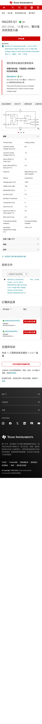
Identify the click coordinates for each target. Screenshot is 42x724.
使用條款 (13, 373)
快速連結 (5, 402)
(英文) (14, 54)
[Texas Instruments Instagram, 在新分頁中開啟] (3, 424)
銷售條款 (34, 462)
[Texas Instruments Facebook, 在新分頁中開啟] (10, 424)
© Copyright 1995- (10, 470)
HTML (25, 54)
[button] (4, 7)
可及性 (4, 462)
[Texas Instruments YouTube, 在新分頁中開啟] (39, 424)
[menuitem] (13, 7)
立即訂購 (21, 39)
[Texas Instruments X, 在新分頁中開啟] (17, 424)
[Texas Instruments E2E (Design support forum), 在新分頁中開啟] (31, 424)
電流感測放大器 (20, 13)
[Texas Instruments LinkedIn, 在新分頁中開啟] (24, 424)
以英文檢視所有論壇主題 (21, 364)
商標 (12, 465)
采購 (3, 410)
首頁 (3, 13)
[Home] (21, 2)
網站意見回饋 (21, 465)
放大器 (10, 13)
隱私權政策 (24, 462)
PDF (19, 54)
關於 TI (4, 394)
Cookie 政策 (13, 462)
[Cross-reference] (19, 7)
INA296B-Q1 (12, 77)
